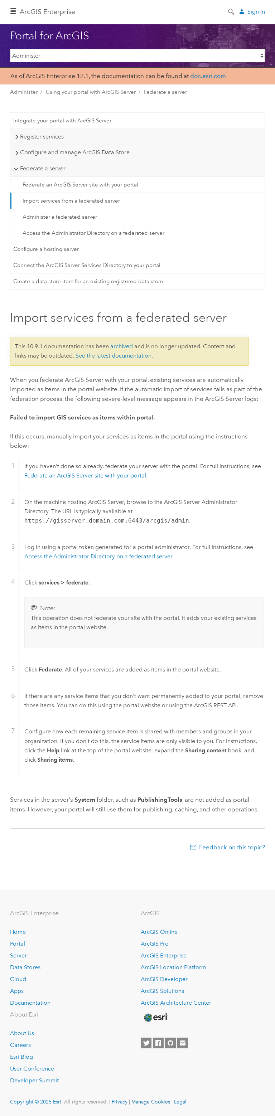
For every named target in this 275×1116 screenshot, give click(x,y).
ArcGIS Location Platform (173, 967)
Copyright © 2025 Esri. (36, 1102)
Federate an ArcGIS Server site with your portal (80, 184)
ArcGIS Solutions (162, 991)
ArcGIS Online (159, 931)
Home (18, 931)
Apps (17, 991)
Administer (24, 92)
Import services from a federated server (71, 201)
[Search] (231, 11)
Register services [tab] (42, 136)
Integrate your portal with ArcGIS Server (62, 120)
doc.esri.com (208, 75)
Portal (17, 943)
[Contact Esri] (182, 1043)
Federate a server (165, 92)
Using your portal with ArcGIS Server (91, 92)
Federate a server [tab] (43, 168)
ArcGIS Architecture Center (176, 1002)
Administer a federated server (60, 217)
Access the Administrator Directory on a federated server (93, 233)
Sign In (256, 11)
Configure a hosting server (46, 249)
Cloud (18, 979)
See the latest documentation (113, 355)
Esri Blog (21, 1056)
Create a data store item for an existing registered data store (88, 281)
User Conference (32, 1068)
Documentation (30, 1002)
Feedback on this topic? (232, 847)
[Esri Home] (155, 1017)
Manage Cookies (150, 1102)
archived (121, 346)
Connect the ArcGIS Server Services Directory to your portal (86, 265)
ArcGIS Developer (164, 979)
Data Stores (25, 967)
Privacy (119, 1102)
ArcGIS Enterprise (47, 12)
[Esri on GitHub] (170, 1043)
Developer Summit (34, 1080)
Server (18, 955)
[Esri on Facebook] (158, 1043)
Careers (20, 1045)
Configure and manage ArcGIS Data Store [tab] (75, 152)
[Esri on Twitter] (146, 1043)
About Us (22, 1033)
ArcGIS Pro (155, 943)
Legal (180, 1102)
